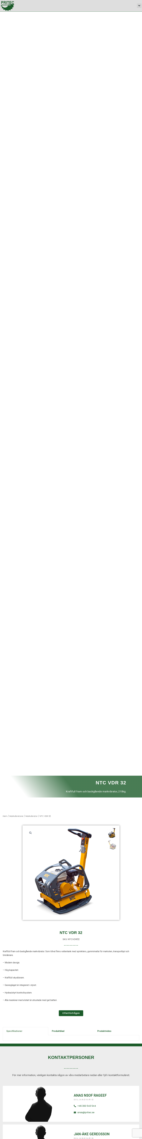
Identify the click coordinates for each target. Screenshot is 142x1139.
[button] (139, 5)
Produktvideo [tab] (104, 1031)
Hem (5, 816)
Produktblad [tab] (58, 1031)
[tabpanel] (71, 1038)
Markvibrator (32, 816)
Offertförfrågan (71, 1013)
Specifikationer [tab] (14, 1031)
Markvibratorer (16, 816)
